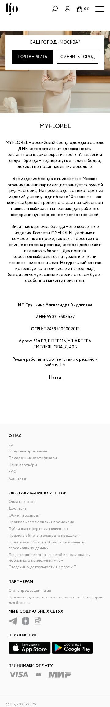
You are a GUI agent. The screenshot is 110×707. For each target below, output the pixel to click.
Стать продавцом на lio (30, 591)
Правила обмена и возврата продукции (45, 536)
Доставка (18, 508)
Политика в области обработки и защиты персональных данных (47, 545)
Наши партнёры (23, 465)
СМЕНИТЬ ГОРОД (78, 56)
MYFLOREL (55, 126)
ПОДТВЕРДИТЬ (32, 56)
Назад (55, 377)
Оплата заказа (22, 502)
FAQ (13, 472)
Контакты (17, 478)
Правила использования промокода (41, 522)
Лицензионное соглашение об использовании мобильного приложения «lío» (50, 557)
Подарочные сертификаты (33, 458)
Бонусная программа (28, 451)
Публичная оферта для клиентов (38, 529)
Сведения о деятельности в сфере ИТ (42, 567)
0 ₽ (86, 9)
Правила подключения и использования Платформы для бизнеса (56, 600)
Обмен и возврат (24, 515)
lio (11, 444)
